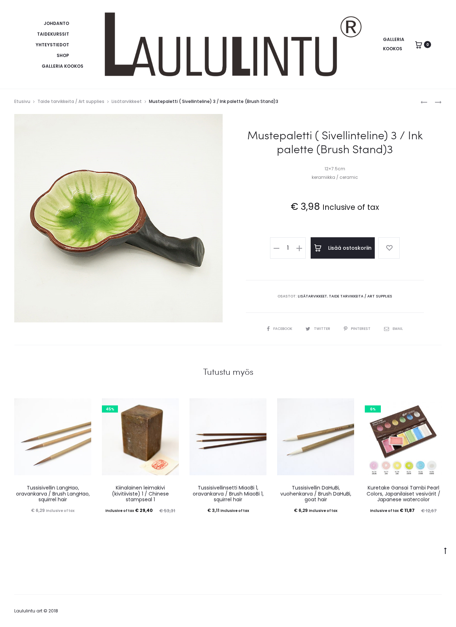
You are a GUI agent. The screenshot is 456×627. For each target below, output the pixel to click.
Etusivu (22, 101)
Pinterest (361, 328)
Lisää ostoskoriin (349, 248)
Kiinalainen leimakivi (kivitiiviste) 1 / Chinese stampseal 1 (140, 493)
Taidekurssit (53, 34)
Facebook (283, 328)
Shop (63, 55)
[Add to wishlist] (389, 248)
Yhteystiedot (52, 45)
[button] (276, 248)
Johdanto (56, 23)
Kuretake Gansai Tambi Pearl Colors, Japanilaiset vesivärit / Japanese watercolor (403, 493)
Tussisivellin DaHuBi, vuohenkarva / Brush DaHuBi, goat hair (315, 493)
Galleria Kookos (62, 66)
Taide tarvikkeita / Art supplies (70, 101)
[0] (418, 44)
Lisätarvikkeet (127, 101)
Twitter (322, 328)
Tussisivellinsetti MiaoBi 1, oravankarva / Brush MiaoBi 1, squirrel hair (228, 493)
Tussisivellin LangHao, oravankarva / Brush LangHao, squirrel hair (53, 493)
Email (398, 328)
